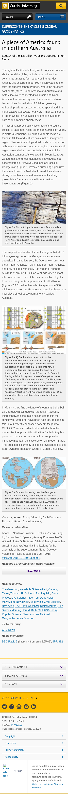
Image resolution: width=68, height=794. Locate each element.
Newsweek (22, 601)
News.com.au (31, 614)
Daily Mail (37, 610)
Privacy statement (14, 749)
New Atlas (8, 606)
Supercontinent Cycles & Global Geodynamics (29, 28)
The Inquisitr (43, 593)
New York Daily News (40, 597)
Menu (41, 16)
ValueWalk (36, 601)
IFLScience (27, 593)
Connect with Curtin (17, 697)
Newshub (25, 589)
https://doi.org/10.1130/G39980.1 (21, 557)
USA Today (50, 610)
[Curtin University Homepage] (21, 5)
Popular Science (11, 614)
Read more (34, 570)
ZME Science (52, 601)
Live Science (19, 597)
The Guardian (10, 589)
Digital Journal (48, 606)
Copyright (10, 736)
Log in (9, 16)
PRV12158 (16, 724)
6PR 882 (57, 641)
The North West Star (27, 606)
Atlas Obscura (25, 618)
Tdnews (15, 593)
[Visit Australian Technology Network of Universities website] (18, 771)
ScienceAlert (39, 589)
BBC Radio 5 (9, 641)
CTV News (8, 630)
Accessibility (11, 756)
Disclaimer (10, 743)
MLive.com (8, 601)
